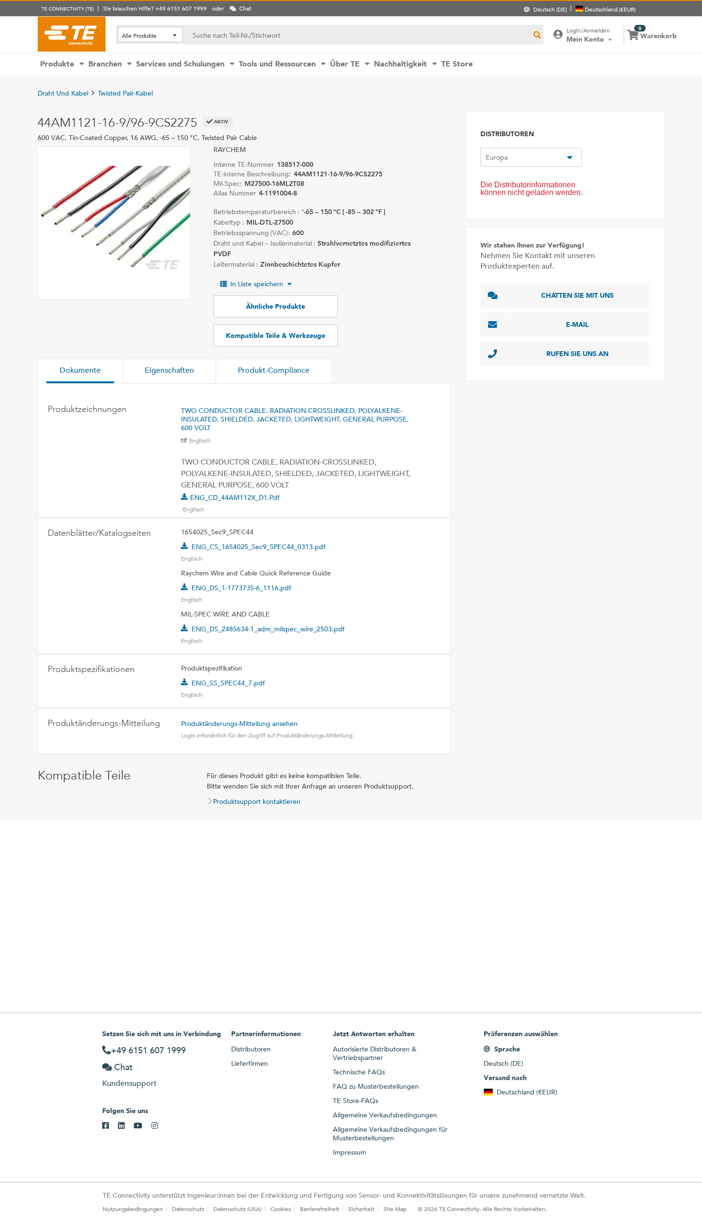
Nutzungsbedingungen (133, 1208)
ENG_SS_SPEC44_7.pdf (228, 683)
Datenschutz (188, 1208)
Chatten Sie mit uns (577, 295)
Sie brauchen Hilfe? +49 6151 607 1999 (155, 8)
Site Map (394, 1208)
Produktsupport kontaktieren (256, 801)
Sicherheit (361, 1208)
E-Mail (577, 324)
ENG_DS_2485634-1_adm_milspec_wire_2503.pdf (268, 629)
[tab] (80, 371)
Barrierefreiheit (319, 1208)
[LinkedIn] (126, 1126)
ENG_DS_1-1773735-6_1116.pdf (241, 588)
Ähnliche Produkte (275, 306)
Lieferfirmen (249, 1063)
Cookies (280, 1208)
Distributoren (251, 1049)
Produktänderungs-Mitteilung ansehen (239, 723)
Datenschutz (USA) (237, 1208)
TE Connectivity (72, 34)
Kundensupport (129, 1083)
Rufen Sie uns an (577, 353)
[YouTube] (142, 1126)
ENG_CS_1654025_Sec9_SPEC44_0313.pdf (258, 546)
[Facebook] (110, 1126)
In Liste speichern (256, 284)
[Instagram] (159, 1126)
